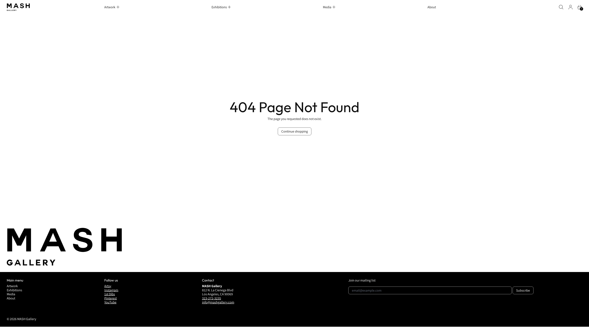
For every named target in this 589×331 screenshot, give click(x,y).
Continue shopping (294, 131)
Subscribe (407, 320)
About (431, 7)
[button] (561, 7)
